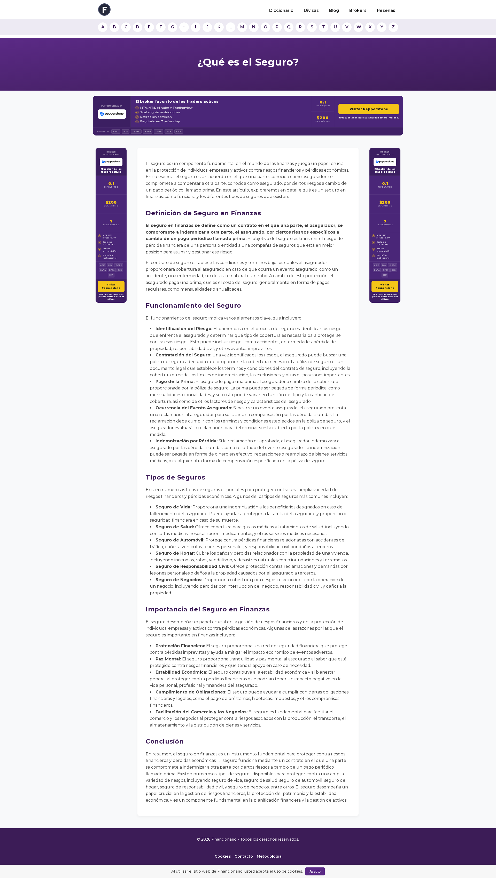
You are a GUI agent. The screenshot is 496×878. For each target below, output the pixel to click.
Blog (334, 10)
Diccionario (281, 10)
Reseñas (386, 10)
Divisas (311, 10)
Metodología (269, 856)
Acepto (315, 871)
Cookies (223, 856)
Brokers (358, 10)
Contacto (244, 856)
